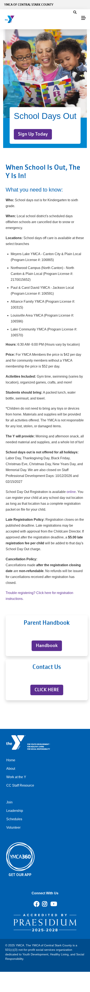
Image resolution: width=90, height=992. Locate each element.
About (10, 768)
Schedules (14, 819)
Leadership (14, 810)
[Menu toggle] (83, 18)
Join (9, 802)
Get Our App (20, 874)
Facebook (37, 904)
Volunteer (13, 827)
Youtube (53, 904)
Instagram (47, 904)
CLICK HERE (47, 690)
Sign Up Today (33, 134)
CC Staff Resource (20, 785)
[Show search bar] (75, 12)
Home (10, 760)
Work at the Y (16, 777)
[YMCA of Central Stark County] (28, 19)
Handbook (47, 645)
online (71, 492)
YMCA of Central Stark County (28, 5)
